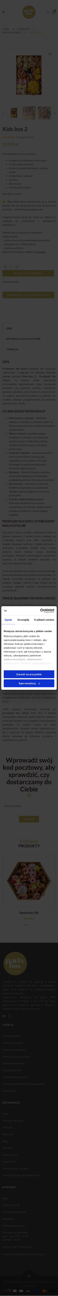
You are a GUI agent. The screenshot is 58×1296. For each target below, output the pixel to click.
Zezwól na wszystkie (29, 674)
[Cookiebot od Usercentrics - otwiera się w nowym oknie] (41, 611)
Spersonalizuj (27, 683)
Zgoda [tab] (8, 619)
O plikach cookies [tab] (44, 619)
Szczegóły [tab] (23, 619)
